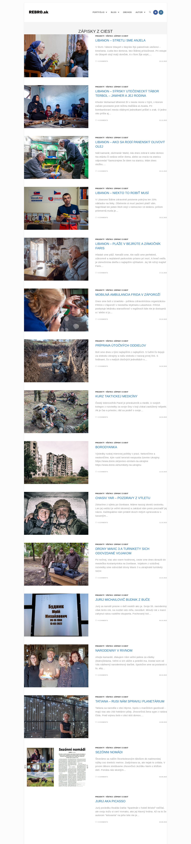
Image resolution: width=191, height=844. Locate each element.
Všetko (109, 36)
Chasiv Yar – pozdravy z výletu (122, 498)
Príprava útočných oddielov (120, 345)
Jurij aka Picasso (110, 801)
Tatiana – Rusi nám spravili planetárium (129, 701)
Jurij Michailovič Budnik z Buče (122, 599)
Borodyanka (106, 447)
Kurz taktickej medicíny (116, 396)
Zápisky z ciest (121, 36)
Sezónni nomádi (109, 752)
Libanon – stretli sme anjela (120, 40)
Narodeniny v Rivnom (113, 650)
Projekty (99, 36)
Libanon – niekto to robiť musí (122, 193)
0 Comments (103, 61)
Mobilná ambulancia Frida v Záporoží (127, 294)
